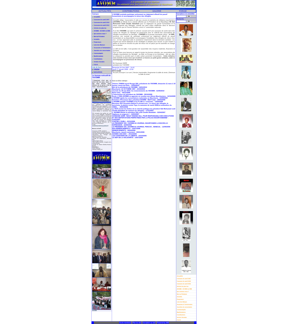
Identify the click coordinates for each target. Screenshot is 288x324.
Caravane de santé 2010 (101, 22)
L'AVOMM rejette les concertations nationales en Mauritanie (135, 98)
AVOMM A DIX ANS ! (119, 134)
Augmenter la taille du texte (157, 72)
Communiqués (98, 53)
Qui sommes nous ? (99, 33)
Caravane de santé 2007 (101, 19)
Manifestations (98, 56)
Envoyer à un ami (125, 72)
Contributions (97, 59)
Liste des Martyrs (99, 45)
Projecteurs (97, 42)
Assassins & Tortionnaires (102, 48)
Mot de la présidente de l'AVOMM (124, 87)
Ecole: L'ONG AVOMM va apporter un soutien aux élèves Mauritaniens (139, 96)
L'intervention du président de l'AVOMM (127, 94)
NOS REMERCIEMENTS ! (121, 128)
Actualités (96, 17)
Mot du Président (99, 36)
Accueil (115, 72)
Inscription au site (149, 323)
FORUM (183, 11)
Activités (96, 39)
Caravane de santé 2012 (101, 25)
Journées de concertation (101, 50)
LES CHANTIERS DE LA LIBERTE (124, 136)
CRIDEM (96, 69)
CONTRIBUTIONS (130, 11)
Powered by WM (163, 323)
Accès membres (125, 323)
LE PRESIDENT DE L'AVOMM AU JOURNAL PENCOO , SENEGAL (136, 127)
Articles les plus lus (99, 28)
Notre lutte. (116, 92)
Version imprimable (140, 72)
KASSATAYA (98, 72)
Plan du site (137, 323)
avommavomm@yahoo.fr (100, 126)
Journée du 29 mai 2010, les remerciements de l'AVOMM (133, 91)
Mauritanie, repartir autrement (123, 132)
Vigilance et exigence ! (121, 114)
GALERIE (156, 11)
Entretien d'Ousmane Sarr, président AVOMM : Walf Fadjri (134, 100)
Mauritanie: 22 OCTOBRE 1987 (124, 89)
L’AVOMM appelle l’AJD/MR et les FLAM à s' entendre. (132, 101)
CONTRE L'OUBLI (119, 121)
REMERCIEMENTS (119, 130)
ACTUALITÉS (105, 11)
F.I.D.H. (95, 64)
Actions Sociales (99, 62)
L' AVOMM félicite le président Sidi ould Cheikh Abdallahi (134, 112)
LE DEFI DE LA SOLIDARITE (122, 137)
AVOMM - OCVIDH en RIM (101, 31)
